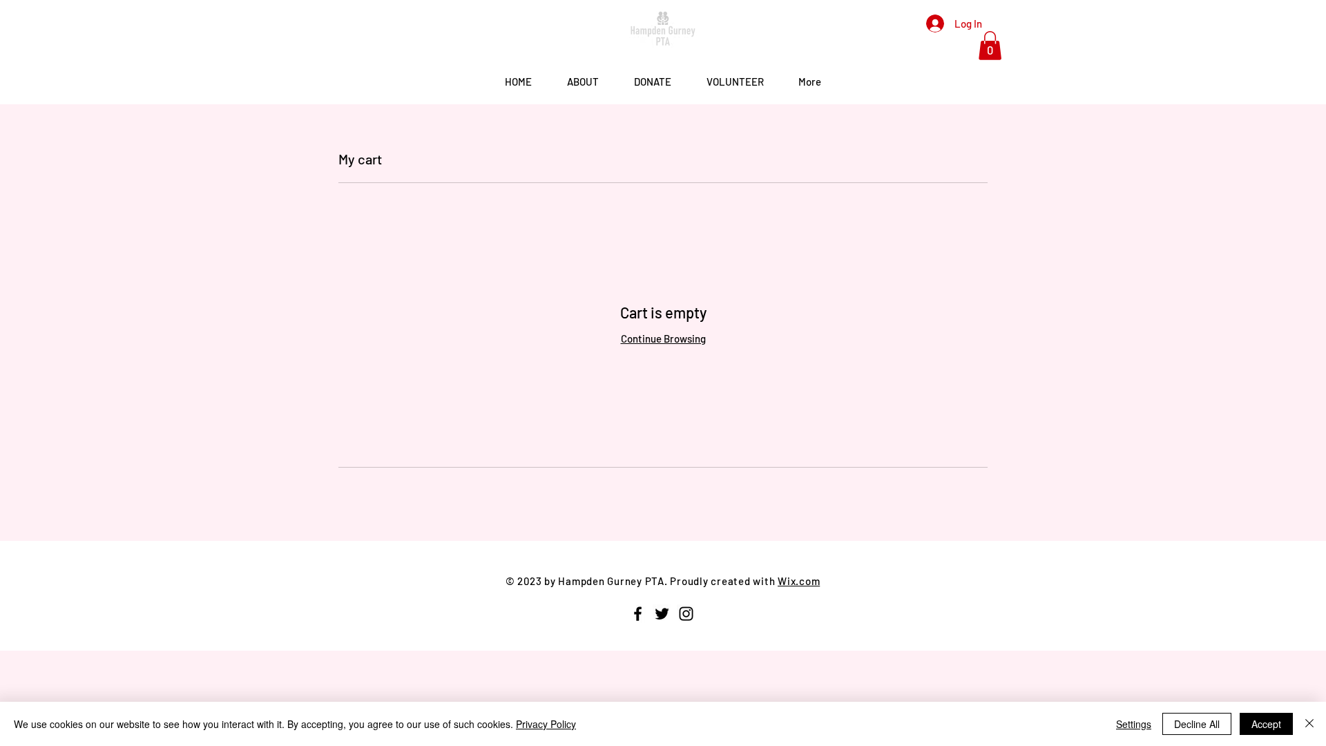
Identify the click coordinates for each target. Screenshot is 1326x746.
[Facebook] (637, 613)
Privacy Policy (546, 724)
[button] (990, 45)
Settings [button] (1133, 724)
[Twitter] (662, 613)
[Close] (1309, 724)
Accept (1266, 724)
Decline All (1197, 724)
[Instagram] (686, 613)
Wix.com (799, 581)
